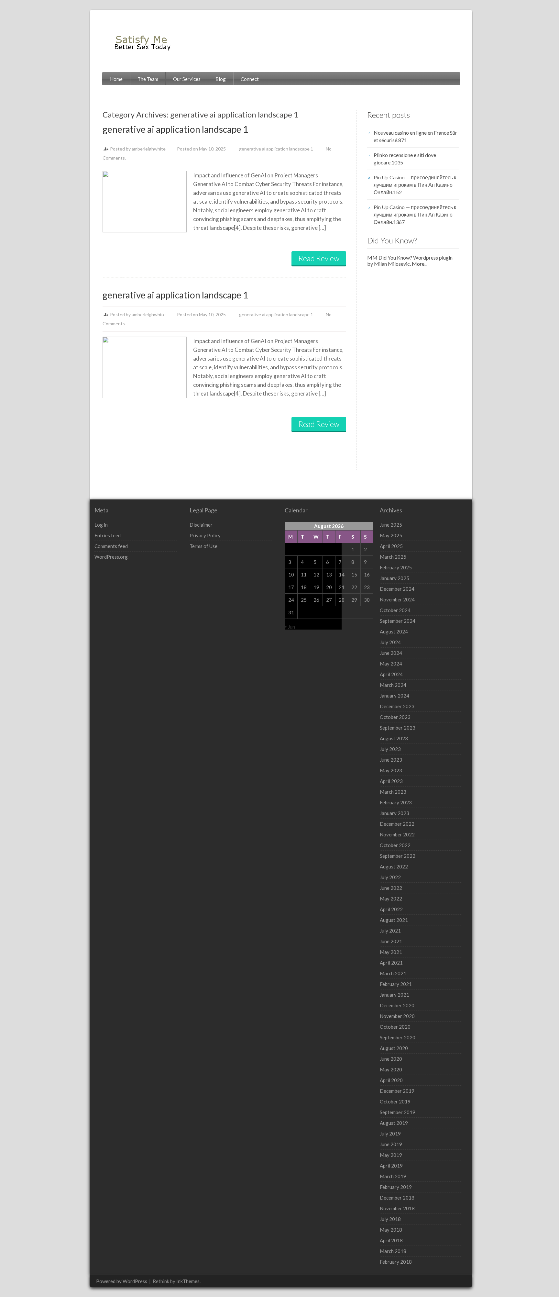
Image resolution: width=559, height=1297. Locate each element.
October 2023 (395, 717)
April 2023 (391, 781)
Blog (220, 79)
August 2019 (394, 1123)
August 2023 (394, 738)
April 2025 (391, 546)
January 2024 (394, 696)
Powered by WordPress (121, 1281)
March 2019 (393, 1176)
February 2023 (396, 802)
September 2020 (397, 1037)
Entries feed (107, 535)
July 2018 (390, 1219)
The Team (147, 79)
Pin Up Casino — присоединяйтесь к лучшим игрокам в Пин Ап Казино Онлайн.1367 (415, 214)
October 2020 (395, 1027)
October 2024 (395, 610)
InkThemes (188, 1281)
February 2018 (396, 1262)
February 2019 (396, 1187)
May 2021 (391, 952)
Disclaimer (201, 525)
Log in (101, 525)
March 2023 (393, 792)
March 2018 (393, 1251)
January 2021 (394, 995)
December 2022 (397, 824)
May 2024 (391, 663)
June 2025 (391, 525)
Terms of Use (203, 546)
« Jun (290, 627)
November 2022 (397, 834)
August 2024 (394, 631)
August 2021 (394, 920)
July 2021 (390, 931)
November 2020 (397, 1016)
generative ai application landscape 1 (175, 129)
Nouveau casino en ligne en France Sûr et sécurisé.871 (415, 136)
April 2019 (391, 1165)
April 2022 (391, 909)
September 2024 (397, 621)
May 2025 (391, 535)
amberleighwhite (149, 148)
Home (116, 79)
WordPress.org (111, 557)
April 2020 (391, 1080)
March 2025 (393, 557)
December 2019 (397, 1091)
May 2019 (391, 1155)
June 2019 (391, 1144)
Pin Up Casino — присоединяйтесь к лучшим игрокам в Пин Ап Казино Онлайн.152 (415, 184)
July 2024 (390, 642)
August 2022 (394, 866)
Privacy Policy (205, 535)
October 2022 (395, 845)
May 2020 (391, 1069)
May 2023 (391, 770)
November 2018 (397, 1208)
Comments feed (111, 546)
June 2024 (391, 653)
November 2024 (397, 599)
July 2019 (390, 1133)
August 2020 (394, 1048)
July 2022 (390, 877)
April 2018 (391, 1240)
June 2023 (391, 760)
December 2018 (397, 1198)
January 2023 (394, 813)
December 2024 (397, 589)
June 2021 (391, 941)
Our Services (187, 79)
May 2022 (391, 898)
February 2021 (396, 984)
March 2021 (393, 973)
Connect (250, 79)
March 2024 (393, 685)
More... (419, 264)
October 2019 (395, 1101)
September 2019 (397, 1112)
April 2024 (391, 674)
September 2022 (397, 856)
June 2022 (391, 888)
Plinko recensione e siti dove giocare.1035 (405, 158)
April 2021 (391, 963)
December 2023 (397, 706)
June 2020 (391, 1059)
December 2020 (397, 1005)
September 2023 (397, 728)
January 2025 (394, 578)
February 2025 (396, 567)
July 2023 (390, 749)
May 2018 (391, 1230)
